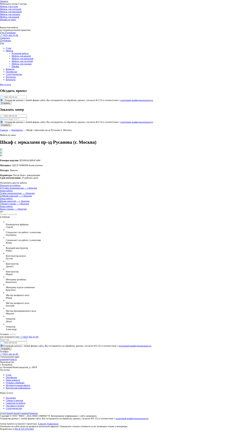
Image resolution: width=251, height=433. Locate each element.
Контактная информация (18, 388)
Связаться (5, 38)
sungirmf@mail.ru (8, 359)
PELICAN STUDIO (24, 429)
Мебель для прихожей (22, 58)
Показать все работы (10, 185)
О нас (8, 48)
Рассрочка (11, 77)
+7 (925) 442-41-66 (9, 35)
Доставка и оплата (15, 405)
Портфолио (11, 71)
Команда (10, 69)
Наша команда (13, 380)
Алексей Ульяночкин (48, 424)
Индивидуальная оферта (18, 385)
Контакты (11, 79)
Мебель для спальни (22, 64)
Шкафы (15, 66)
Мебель (9, 51)
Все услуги (5, 84)
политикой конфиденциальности (136, 100)
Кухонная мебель (20, 53)
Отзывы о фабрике (15, 382)
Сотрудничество (14, 74)
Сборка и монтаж (14, 400)
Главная (4, 130)
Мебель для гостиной (22, 61)
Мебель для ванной (21, 56)
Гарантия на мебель (15, 403)
